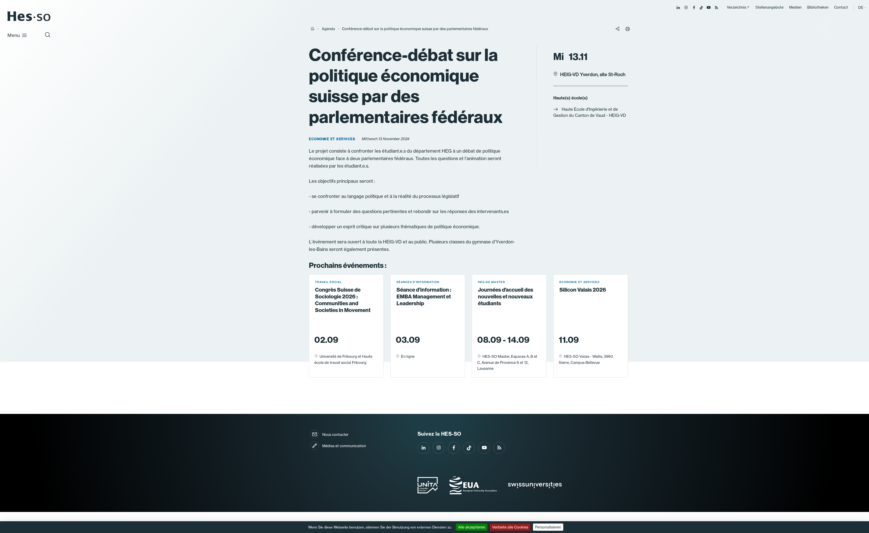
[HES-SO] (28, 20)
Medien (795, 7)
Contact (841, 7)
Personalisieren (548, 527)
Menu (13, 35)
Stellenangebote (769, 7)
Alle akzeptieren (471, 527)
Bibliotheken (817, 7)
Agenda (328, 28)
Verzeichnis (736, 7)
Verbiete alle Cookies (510, 527)
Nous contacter (335, 434)
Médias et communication (344, 446)
